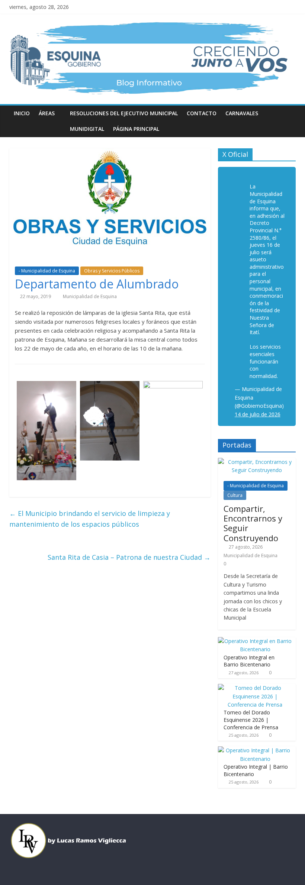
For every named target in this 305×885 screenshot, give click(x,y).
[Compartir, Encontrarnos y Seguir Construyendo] (257, 461)
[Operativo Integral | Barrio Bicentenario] (255, 750)
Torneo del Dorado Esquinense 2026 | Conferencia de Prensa (251, 719)
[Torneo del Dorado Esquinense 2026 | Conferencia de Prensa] (255, 687)
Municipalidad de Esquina (90, 296)
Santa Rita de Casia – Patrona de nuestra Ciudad (129, 557)
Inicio (22, 113)
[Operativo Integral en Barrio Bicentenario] (255, 641)
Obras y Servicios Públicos (111, 271)
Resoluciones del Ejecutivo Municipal (124, 113)
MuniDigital (87, 128)
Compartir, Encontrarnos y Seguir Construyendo (253, 523)
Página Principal (136, 128)
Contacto (201, 113)
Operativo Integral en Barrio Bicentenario (249, 661)
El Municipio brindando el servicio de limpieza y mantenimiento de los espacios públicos (89, 519)
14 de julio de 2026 (257, 414)
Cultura (235, 495)
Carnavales (241, 113)
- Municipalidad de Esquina (47, 271)
